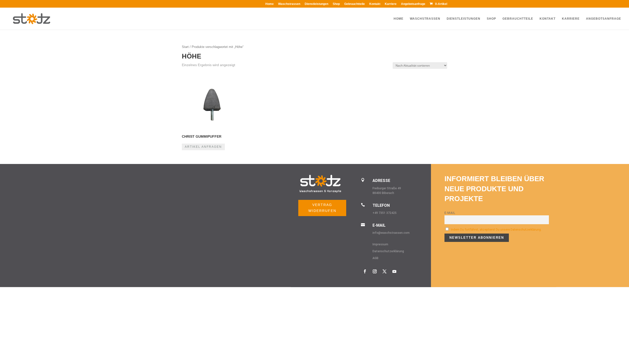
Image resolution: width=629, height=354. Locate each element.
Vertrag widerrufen (322, 208)
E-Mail (450, 213)
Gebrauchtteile (354, 4)
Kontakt (374, 4)
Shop (336, 4)
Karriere (391, 4)
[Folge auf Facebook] (365, 271)
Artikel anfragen (203, 146)
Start (185, 47)
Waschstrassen (289, 4)
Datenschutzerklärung (388, 251)
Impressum (380, 244)
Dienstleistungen (316, 4)
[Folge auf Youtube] (394, 271)
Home (269, 4)
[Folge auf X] (384, 271)
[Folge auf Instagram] (375, 271)
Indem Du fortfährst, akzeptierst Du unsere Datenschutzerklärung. (496, 229)
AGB (375, 258)
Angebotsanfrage (413, 4)
